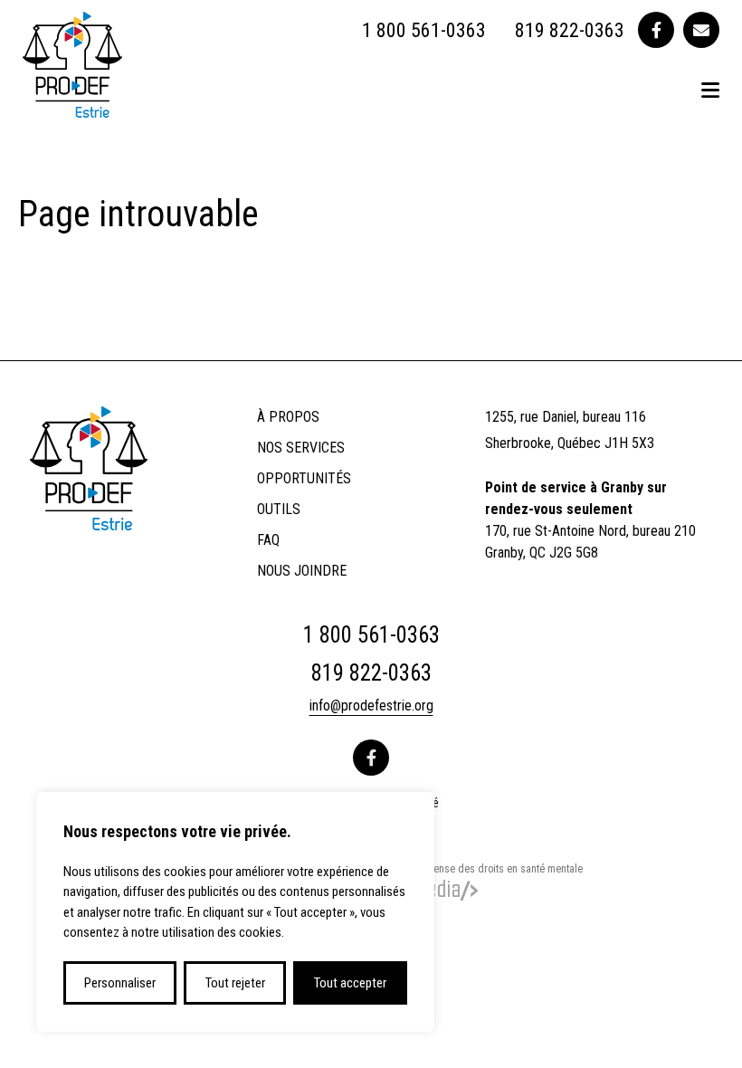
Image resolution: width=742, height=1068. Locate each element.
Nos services (301, 447)
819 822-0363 (569, 30)
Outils (278, 509)
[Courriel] (701, 30)
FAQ (268, 539)
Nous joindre (302, 570)
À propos (288, 416)
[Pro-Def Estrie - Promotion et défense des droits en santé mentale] (72, 111)
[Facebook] (656, 30)
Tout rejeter (235, 983)
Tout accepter (350, 983)
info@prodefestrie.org (371, 705)
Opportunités (304, 478)
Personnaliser (120, 983)
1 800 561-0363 (424, 30)
